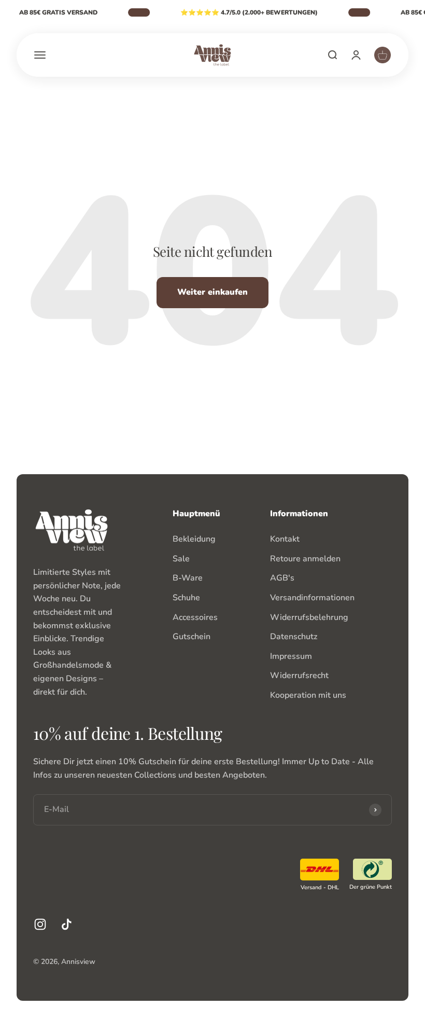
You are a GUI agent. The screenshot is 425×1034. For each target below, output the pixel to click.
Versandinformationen (312, 597)
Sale (181, 558)
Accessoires (195, 617)
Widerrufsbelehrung (309, 617)
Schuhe (186, 597)
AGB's (282, 578)
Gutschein (191, 636)
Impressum (291, 656)
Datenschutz (293, 636)
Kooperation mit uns (308, 695)
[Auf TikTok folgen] (67, 924)
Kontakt (285, 539)
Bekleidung (194, 539)
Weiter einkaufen (212, 292)
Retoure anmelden (305, 558)
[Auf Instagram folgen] (40, 924)
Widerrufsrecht (299, 675)
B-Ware (188, 578)
